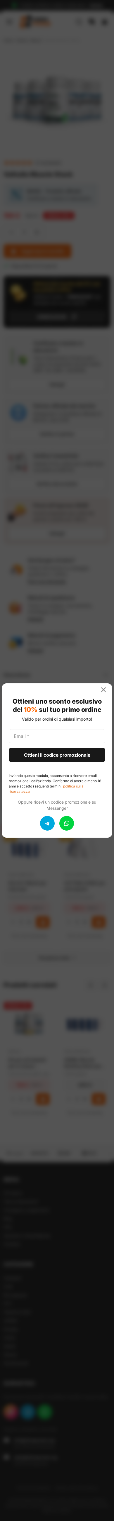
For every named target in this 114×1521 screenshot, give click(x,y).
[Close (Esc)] (105, 689)
